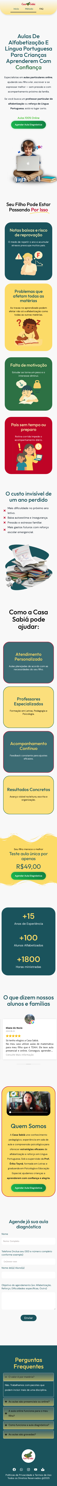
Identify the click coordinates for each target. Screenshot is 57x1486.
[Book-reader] (43, 1469)
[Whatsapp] (21, 1469)
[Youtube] (35, 1469)
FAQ (41, 8)
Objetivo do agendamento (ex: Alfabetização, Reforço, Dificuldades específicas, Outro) (26, 1287)
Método (29, 8)
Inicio (16, 8)
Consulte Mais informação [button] (20, 1054)
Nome (5, 1234)
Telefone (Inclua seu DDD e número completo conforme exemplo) (27, 1253)
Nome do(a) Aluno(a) (13, 1267)
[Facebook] (14, 1469)
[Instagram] (28, 1469)
